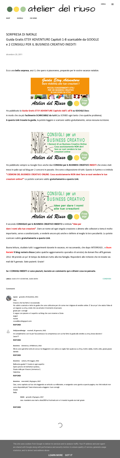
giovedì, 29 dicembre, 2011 (28, 297)
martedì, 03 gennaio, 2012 (36, 331)
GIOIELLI (20, 18)
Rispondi (17, 325)
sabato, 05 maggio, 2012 (30, 361)
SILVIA (22, 397)
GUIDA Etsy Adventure (20, 279)
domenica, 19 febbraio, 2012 (31, 346)
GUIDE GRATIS (33, 279)
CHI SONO (33, 18)
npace (15, 297)
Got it (69, 455)
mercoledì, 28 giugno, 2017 (31, 381)
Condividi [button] (107, 279)
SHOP (8, 18)
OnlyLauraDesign (19, 331)
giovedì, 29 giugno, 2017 (34, 397)
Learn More (55, 455)
